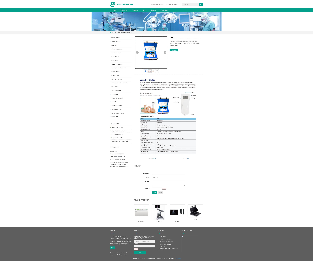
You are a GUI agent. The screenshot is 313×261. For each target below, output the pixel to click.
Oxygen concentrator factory (119, 131)
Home (114, 10)
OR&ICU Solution (116, 42)
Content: (147, 181)
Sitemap (179, 258)
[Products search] (201, 4)
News (144, 10)
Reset (160, 192)
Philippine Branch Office (117, 138)
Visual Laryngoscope (117, 64)
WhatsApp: (146, 173)
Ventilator (114, 45)
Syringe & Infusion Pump (119, 68)
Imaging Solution (126, 32)
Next (165, 52)
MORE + (112, 247)
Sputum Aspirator (117, 79)
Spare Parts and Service (118, 113)
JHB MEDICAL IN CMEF (117, 127)
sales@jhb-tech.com (158, 4)
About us (124, 10)
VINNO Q (177, 221)
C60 (188, 158)
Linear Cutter (115, 75)
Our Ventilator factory (117, 134)
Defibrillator (115, 60)
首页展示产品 (115, 117)
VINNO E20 (159, 221)
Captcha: (147, 188)
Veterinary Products (117, 105)
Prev (137, 52)
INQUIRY (174, 50)
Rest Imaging (115, 86)
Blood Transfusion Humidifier (120, 83)
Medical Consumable (117, 98)
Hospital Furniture (116, 109)
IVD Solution (115, 94)
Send (154, 192)
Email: (147, 177)
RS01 (154, 158)
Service (153, 10)
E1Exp (195, 219)
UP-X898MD (141, 221)
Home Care (115, 102)
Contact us (164, 10)
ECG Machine (115, 56)
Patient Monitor (116, 53)
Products (135, 10)
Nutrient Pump (116, 71)
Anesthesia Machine (117, 49)
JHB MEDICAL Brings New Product (120, 141)
